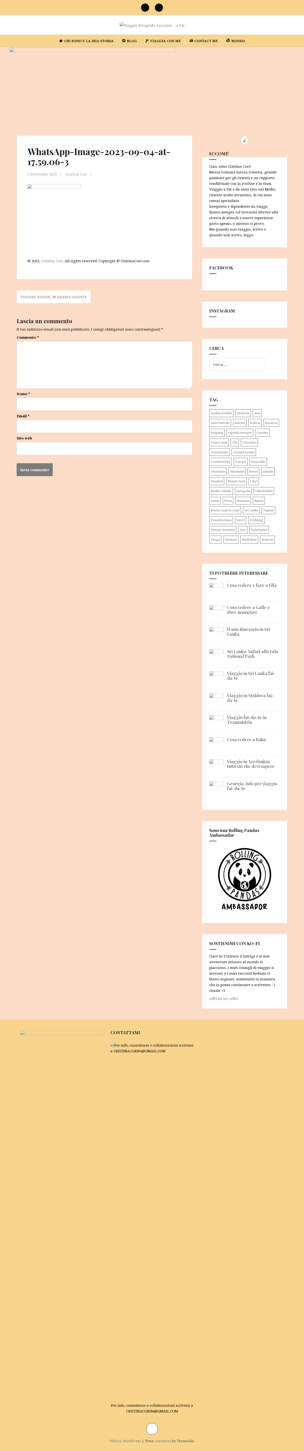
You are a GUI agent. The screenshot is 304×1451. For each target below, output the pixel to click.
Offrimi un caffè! (223, 998)
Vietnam (231, 539)
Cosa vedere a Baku (246, 739)
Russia (258, 501)
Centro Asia (219, 442)
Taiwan (268, 510)
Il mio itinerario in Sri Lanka (248, 631)
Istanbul (217, 481)
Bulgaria (217, 432)
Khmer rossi (236, 481)
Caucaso (262, 432)
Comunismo (219, 452)
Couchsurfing (220, 461)
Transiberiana (221, 520)
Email (23, 415)
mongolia (243, 491)
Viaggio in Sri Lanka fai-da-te (251, 675)
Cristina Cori (76, 174)
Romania (243, 501)
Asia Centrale (220, 423)
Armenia (243, 413)
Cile (235, 442)
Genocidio (258, 461)
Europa (240, 461)
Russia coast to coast (225, 510)
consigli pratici (244, 452)
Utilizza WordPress (125, 1441)
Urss (243, 530)
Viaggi (215, 539)
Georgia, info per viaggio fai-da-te (252, 786)
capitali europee (240, 432)
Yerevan (267, 539)
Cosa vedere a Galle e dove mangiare (248, 610)
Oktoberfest (264, 491)
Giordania (237, 471)
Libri (253, 481)
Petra (228, 501)
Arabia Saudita (221, 413)
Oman (215, 501)
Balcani (239, 423)
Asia (257, 413)
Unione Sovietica (223, 530)
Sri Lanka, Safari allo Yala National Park (252, 654)
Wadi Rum (249, 539)
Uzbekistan (259, 530)
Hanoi (253, 471)
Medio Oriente (221, 491)
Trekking (256, 520)
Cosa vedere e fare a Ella (251, 585)
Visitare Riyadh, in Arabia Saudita (53, 296)
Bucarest (271, 423)
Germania (218, 471)
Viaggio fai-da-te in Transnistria (246, 720)
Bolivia (255, 423)
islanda (268, 471)
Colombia (249, 442)
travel (240, 520)
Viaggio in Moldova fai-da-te (250, 698)
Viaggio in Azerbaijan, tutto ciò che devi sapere (251, 764)
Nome (23, 393)
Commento (28, 337)
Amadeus (163, 1441)
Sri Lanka (251, 510)
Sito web (24, 438)
